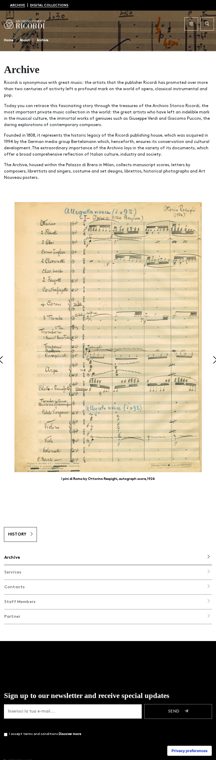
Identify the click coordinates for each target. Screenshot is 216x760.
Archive (17, 5)
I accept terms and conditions (45, 734)
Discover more (70, 734)
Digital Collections (49, 5)
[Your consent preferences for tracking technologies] (189, 751)
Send (174, 711)
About (24, 40)
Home (8, 40)
